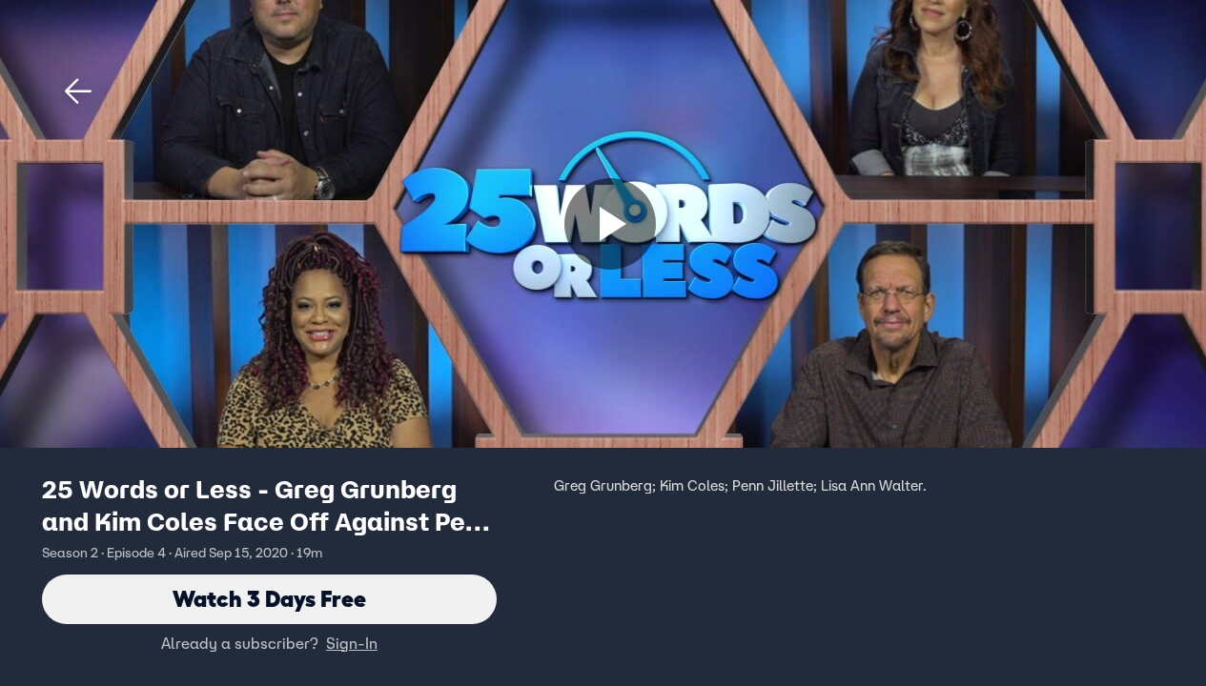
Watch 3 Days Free (269, 599)
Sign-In (352, 643)
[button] (78, 91)
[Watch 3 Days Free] (610, 224)
